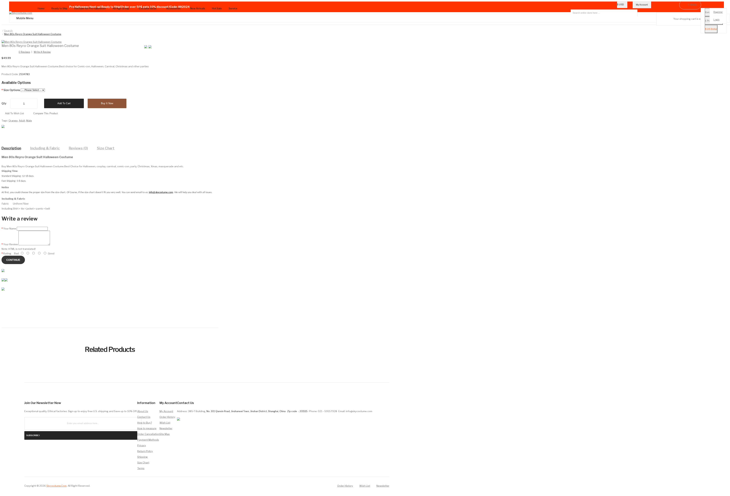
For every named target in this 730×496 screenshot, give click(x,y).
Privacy (141, 445)
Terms (140, 468)
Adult (22, 120)
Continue (13, 259)
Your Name (9, 228)
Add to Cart (64, 103)
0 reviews (24, 52)
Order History (167, 416)
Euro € (708, 12)
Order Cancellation (148, 434)
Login (716, 19)
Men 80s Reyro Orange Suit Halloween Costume (32, 34)
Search (8, 30)
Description (11, 148)
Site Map (164, 434)
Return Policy (145, 451)
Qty (4, 103)
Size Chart (105, 148)
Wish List (164, 422)
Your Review (10, 244)
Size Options (11, 90)
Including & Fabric (45, 148)
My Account (166, 411)
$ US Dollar (711, 29)
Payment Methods (148, 439)
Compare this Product (45, 113)
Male (29, 120)
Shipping (142, 456)
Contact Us (143, 416)
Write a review (42, 52)
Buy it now (107, 103)
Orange (13, 120)
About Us (142, 411)
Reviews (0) (78, 148)
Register (718, 12)
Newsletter (165, 428)
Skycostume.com (56, 485)
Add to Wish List (14, 113)
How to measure (146, 428)
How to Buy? (144, 422)
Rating (7, 253)
